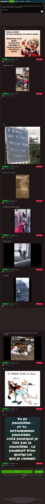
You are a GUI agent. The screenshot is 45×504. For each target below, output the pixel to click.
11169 (40, 475)
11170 (36, 475)
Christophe (13, 168)
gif (5, 3)
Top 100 (17, 1)
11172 (28, 475)
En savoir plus (5, 9)
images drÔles (10, 3)
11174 (20, 475)
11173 (24, 475)
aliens (12, 61)
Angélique (12, 465)
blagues (2, 3)
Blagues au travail (8, 65)
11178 (5, 475)
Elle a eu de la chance (9, 172)
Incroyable (6, 275)
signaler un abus (39, 61)
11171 (32, 475)
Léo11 (12, 237)
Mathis (12, 95)
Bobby (12, 364)
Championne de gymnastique (11, 207)
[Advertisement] (22, 20)
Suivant (16, 471)
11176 (13, 475)
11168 (22, 477)
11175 (17, 475)
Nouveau (22, 1)
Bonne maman (7, 241)
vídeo (15, 3)
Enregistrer (40, 59)
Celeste (12, 203)
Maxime (12, 271)
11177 (9, 475)
